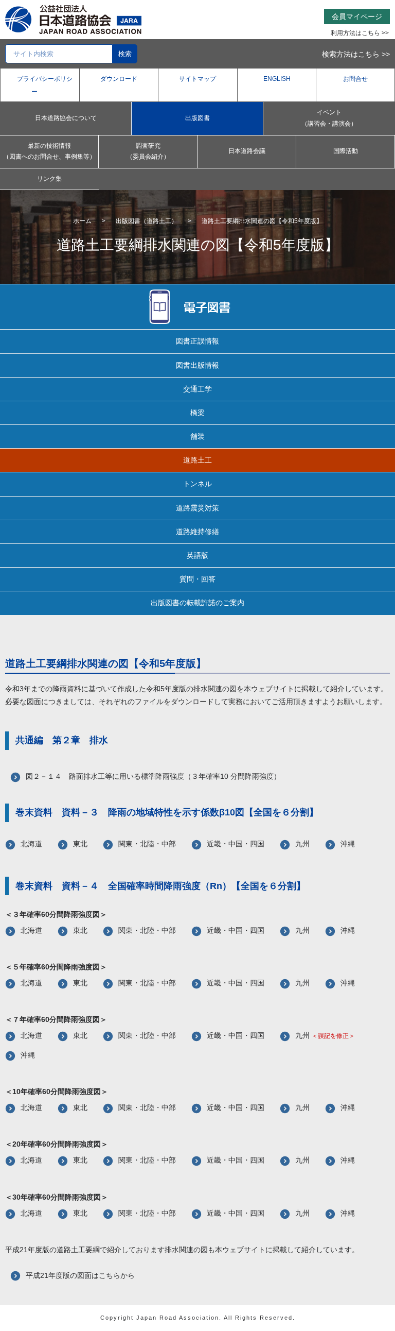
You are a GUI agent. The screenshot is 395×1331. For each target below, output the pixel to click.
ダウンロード (118, 78)
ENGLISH (277, 78)
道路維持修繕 (197, 531)
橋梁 (197, 412)
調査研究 (148, 151)
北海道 (31, 844)
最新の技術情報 (49, 151)
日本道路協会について (66, 118)
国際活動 (345, 151)
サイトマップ (197, 78)
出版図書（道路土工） (146, 221)
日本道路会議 (246, 151)
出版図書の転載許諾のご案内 (197, 603)
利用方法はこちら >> (360, 33)
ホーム (82, 221)
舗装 (197, 436)
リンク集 (49, 178)
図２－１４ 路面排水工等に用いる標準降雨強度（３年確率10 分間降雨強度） (153, 776)
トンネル (197, 484)
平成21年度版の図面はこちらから (80, 1275)
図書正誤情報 (197, 341)
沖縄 (347, 844)
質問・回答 (197, 579)
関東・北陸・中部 (147, 844)
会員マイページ (357, 16)
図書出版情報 (197, 365)
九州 (302, 844)
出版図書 (197, 118)
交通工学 (197, 389)
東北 (80, 844)
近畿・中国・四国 (235, 844)
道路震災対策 (197, 508)
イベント (329, 118)
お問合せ (355, 78)
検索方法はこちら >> (356, 54)
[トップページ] (73, 19)
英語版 (197, 555)
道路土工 (197, 460)
